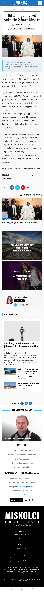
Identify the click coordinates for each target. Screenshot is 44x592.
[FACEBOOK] (29, 500)
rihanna (13, 175)
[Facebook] (12, 187)
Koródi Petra (20, 297)
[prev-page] (3, 395)
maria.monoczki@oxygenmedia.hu (25, 495)
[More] (28, 187)
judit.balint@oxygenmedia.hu (24, 487)
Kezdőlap (16, 9)
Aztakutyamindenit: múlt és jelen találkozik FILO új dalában (21, 345)
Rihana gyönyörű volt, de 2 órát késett (20, 222)
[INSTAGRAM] (32, 500)
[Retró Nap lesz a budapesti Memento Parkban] (10, 385)
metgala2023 (7, 178)
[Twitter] (17, 187)
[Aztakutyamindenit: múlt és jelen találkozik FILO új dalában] (22, 331)
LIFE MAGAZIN (26, 9)
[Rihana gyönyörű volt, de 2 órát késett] (22, 209)
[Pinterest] (23, 187)
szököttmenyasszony (25, 175)
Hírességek (29, 29)
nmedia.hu (27, 467)
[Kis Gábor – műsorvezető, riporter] (22, 427)
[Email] (15, 305)
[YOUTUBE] (26, 500)
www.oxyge (18, 467)
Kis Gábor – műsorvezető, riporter (17, 439)
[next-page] (7, 395)
